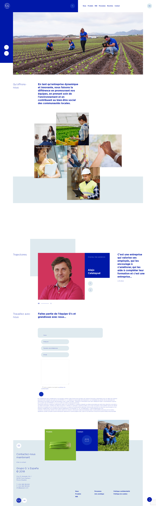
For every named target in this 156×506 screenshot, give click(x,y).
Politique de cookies (120, 494)
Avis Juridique (99, 494)
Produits (78, 494)
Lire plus (120, 281)
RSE (96, 6)
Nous (77, 491)
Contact (117, 6)
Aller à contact (21, 462)
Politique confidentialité (122, 491)
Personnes (102, 6)
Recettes (110, 6)
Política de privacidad (110, 411)
